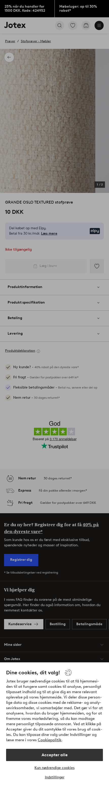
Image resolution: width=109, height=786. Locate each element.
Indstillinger (54, 777)
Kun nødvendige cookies (54, 768)
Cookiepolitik (49, 740)
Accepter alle (55, 754)
